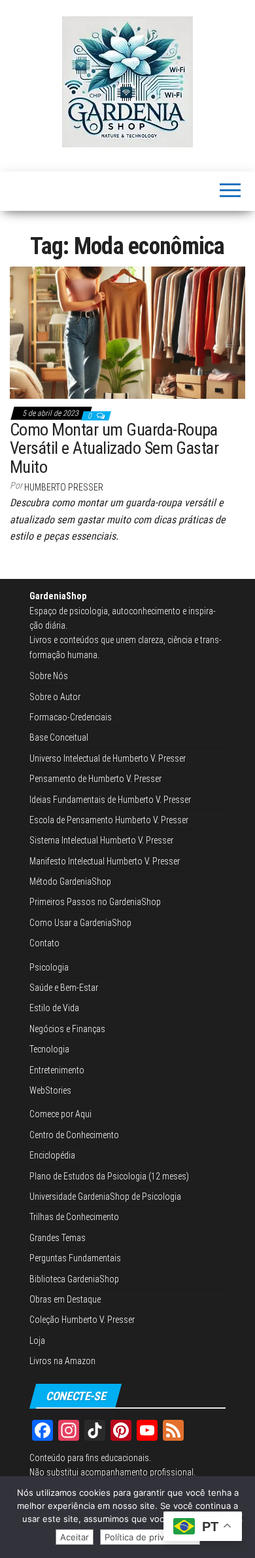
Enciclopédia (52, 1155)
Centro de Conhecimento (74, 1135)
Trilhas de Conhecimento (74, 1217)
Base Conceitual (58, 737)
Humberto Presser (63, 487)
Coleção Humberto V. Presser (82, 1319)
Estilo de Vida (54, 1008)
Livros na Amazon (62, 1361)
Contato (44, 943)
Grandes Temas (57, 1238)
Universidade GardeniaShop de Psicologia (105, 1196)
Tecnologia (49, 1049)
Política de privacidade (150, 1537)
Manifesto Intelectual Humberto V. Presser (104, 861)
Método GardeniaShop (70, 881)
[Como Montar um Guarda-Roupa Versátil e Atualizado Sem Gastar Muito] (127, 332)
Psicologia (49, 967)
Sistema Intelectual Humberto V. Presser (101, 840)
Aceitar (74, 1537)
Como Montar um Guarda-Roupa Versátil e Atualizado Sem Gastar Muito (114, 448)
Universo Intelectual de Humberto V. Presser (107, 758)
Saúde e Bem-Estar (63, 987)
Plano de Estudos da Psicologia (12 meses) (109, 1176)
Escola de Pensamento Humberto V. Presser (108, 820)
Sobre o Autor (54, 697)
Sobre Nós (48, 676)
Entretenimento (56, 1070)
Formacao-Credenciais (70, 717)
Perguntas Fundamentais (75, 1258)
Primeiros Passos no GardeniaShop (95, 902)
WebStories (50, 1090)
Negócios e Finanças (67, 1029)
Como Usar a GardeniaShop (80, 923)
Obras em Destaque (65, 1299)
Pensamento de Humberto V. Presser (95, 778)
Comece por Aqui (60, 1114)
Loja (37, 1340)
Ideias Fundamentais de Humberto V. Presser (110, 799)
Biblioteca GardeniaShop (74, 1279)
